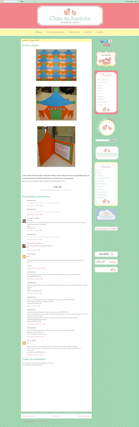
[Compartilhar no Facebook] (60, 187)
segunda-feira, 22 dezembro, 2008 (36, 268)
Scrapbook (100, 105)
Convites (99, 93)
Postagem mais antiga (84, 416)
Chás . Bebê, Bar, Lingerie (103, 178)
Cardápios (99, 88)
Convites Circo (66, 190)
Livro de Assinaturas (102, 102)
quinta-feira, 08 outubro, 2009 (35, 336)
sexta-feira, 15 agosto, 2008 (34, 230)
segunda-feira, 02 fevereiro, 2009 (36, 324)
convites (59, 190)
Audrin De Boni (31, 218)
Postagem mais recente (28, 416)
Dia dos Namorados (102, 183)
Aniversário (100, 169)
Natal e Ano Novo (101, 192)
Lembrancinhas (101, 99)
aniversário (52, 190)
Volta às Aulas (100, 197)
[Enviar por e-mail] (55, 187)
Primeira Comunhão (102, 195)
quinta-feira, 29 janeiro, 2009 (35, 279)
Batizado (99, 172)
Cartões (99, 91)
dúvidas (63, 181)
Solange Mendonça (32, 243)
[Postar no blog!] (56, 187)
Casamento (100, 175)
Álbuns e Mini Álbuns (102, 79)
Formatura (99, 189)
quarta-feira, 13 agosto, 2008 (35, 205)
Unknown (29, 254)
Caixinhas (99, 85)
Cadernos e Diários (102, 82)
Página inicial (56, 416)
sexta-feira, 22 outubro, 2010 (35, 354)
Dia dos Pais (100, 186)
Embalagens (100, 96)
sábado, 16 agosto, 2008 (33, 250)
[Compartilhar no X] (58, 187)
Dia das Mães (100, 181)
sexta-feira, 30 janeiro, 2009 (34, 293)
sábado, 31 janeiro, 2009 (33, 306)
